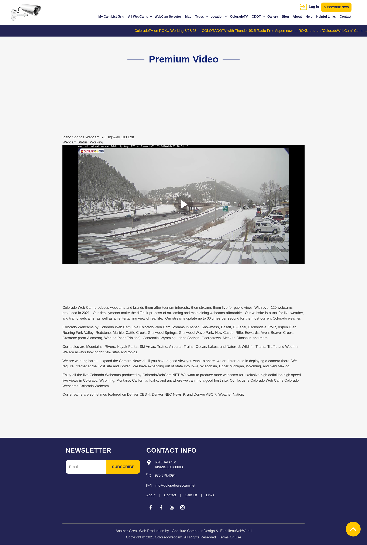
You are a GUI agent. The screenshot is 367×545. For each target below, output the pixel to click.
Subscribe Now (336, 7)
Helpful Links (326, 16)
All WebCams (138, 16)
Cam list (191, 495)
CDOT (256, 16)
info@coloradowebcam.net (175, 485)
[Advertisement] (181, 105)
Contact (345, 16)
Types (199, 16)
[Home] (27, 12)
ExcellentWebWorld (235, 531)
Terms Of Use (230, 537)
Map (188, 16)
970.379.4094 (165, 475)
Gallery (272, 16)
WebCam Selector (168, 16)
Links (210, 495)
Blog (285, 16)
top (353, 529)
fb (150, 507)
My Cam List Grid (111, 16)
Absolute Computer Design (193, 531)
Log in (314, 6)
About (297, 16)
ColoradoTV (239, 16)
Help (309, 16)
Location (216, 16)
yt (172, 507)
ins (182, 507)
